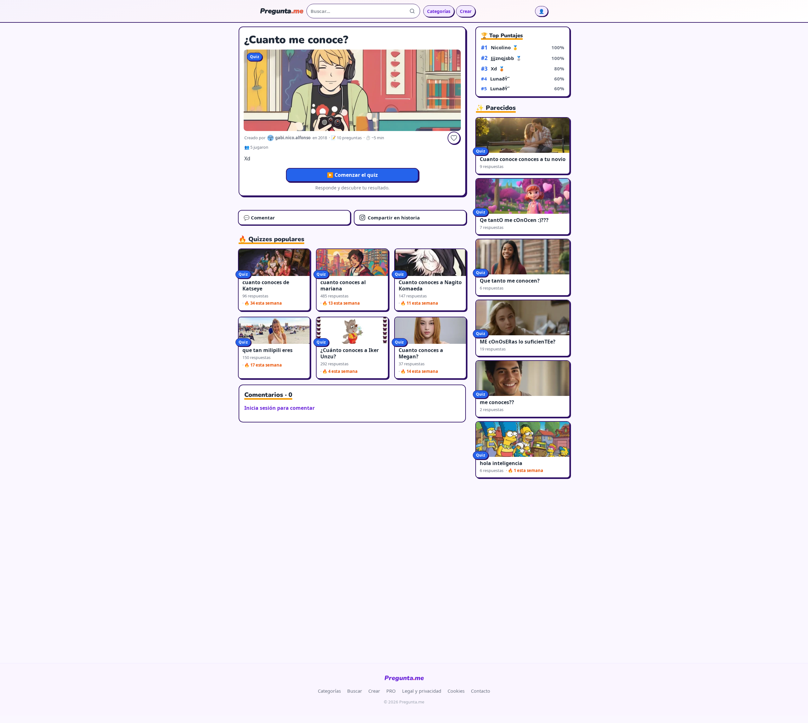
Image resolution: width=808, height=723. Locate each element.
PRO (391, 691)
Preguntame (404, 678)
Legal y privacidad (421, 691)
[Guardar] (454, 138)
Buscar (354, 691)
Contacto (480, 691)
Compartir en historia (394, 217)
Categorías (438, 11)
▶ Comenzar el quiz (352, 174)
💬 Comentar (259, 217)
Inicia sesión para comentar (279, 407)
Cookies (456, 691)
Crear (466, 11)
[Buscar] (412, 11)
